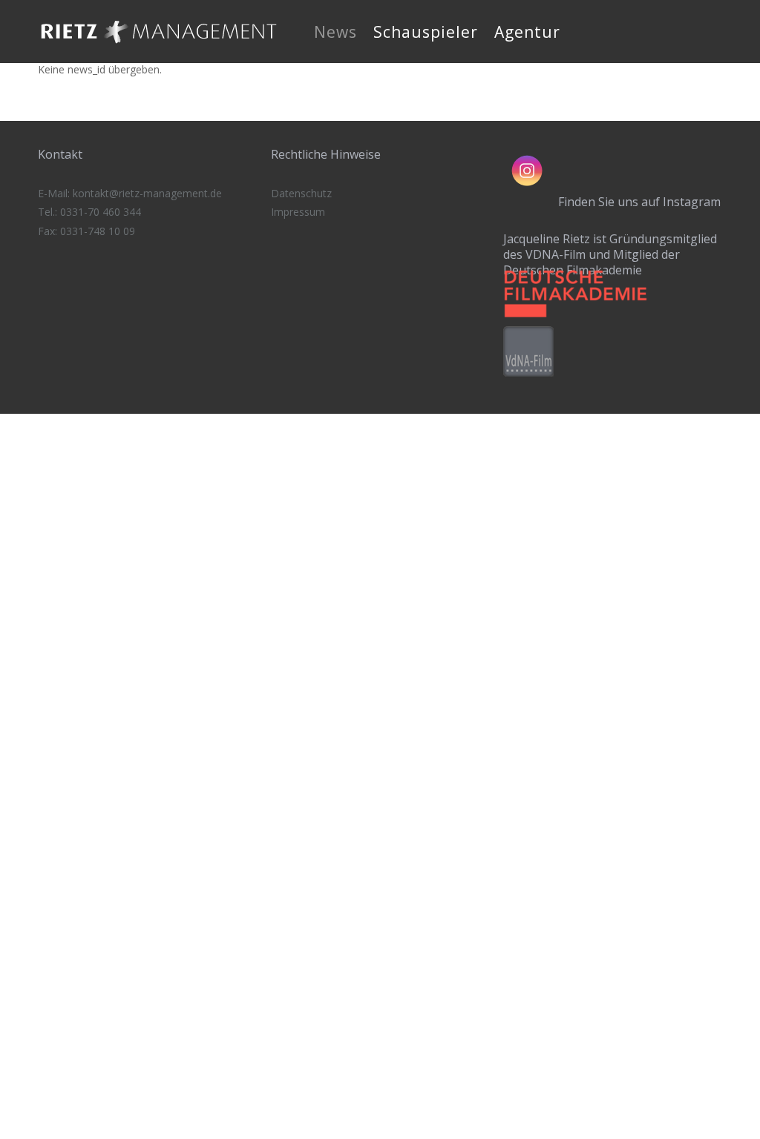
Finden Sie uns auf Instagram (639, 202)
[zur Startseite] (159, 48)
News (335, 32)
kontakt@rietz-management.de (147, 193)
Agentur (527, 32)
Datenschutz (301, 193)
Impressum (298, 212)
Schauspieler (425, 32)
